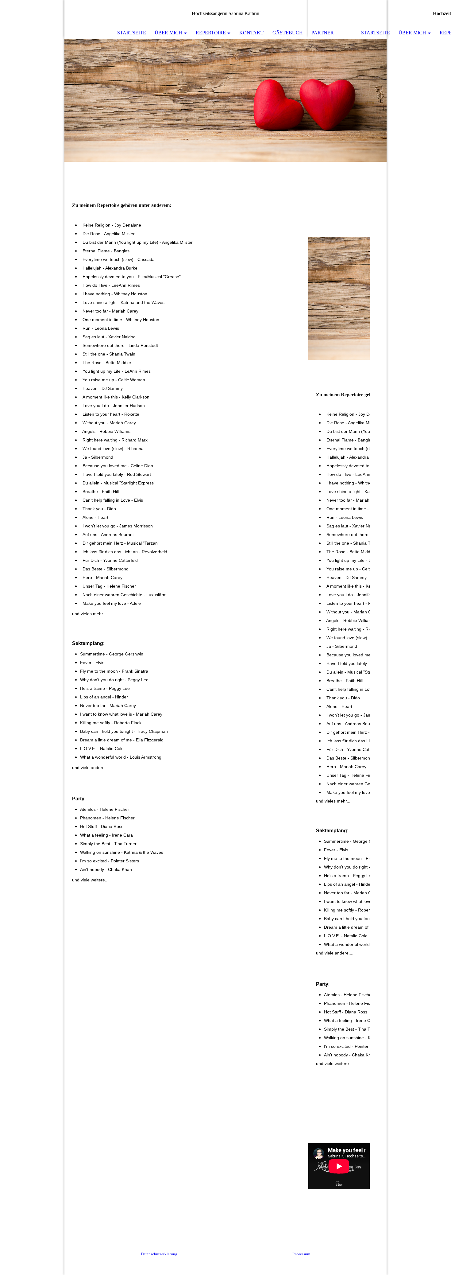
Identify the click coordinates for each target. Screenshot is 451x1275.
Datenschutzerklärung (159, 1254)
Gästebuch (287, 32)
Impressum (301, 1254)
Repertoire (211, 32)
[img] (225, 100)
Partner (322, 32)
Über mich (168, 32)
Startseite (131, 32)
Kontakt (251, 32)
